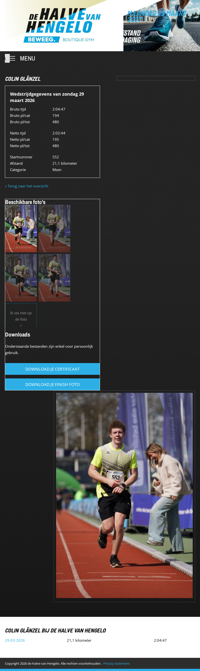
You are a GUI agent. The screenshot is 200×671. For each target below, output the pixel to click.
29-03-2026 (15, 640)
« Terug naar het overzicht (26, 185)
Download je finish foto (52, 384)
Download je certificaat (52, 369)
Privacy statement (116, 663)
